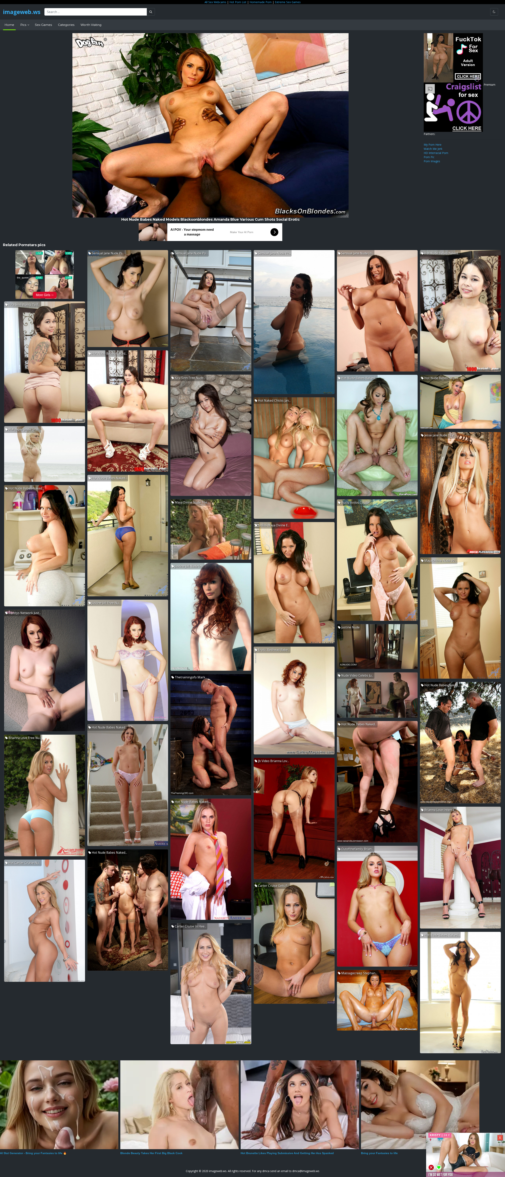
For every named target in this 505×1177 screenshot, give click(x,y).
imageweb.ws (21, 12)
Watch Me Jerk (433, 149)
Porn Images (432, 161)
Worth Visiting (90, 25)
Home (9, 25)
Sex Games (43, 25)
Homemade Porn (261, 2)
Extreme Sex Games (288, 2)
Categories (66, 25)
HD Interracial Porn (436, 153)
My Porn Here (432, 144)
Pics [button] (23, 25)
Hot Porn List (237, 2)
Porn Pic (429, 157)
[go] (151, 12)
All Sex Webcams (215, 2)
